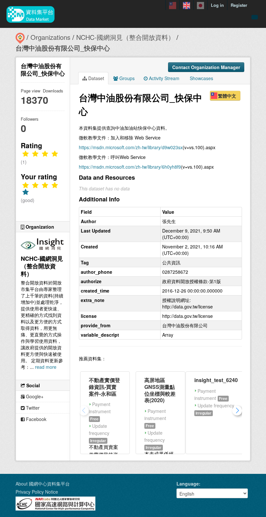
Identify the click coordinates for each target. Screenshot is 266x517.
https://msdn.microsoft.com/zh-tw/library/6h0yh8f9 (130, 166)
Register (239, 5)
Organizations (50, 37)
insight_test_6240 (216, 380)
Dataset (95, 78)
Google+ (34, 396)
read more (45, 367)
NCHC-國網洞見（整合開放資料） (125, 37)
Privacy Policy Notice (37, 491)
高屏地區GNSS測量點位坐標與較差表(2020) (159, 390)
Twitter (32, 407)
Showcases (200, 78)
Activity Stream (163, 78)
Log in (217, 5)
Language (187, 483)
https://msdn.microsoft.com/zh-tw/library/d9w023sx (131, 147)
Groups (126, 78)
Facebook (35, 419)
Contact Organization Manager (206, 67)
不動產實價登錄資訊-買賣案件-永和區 (104, 386)
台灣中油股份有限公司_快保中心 (63, 48)
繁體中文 (227, 95)
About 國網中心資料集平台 (43, 483)
